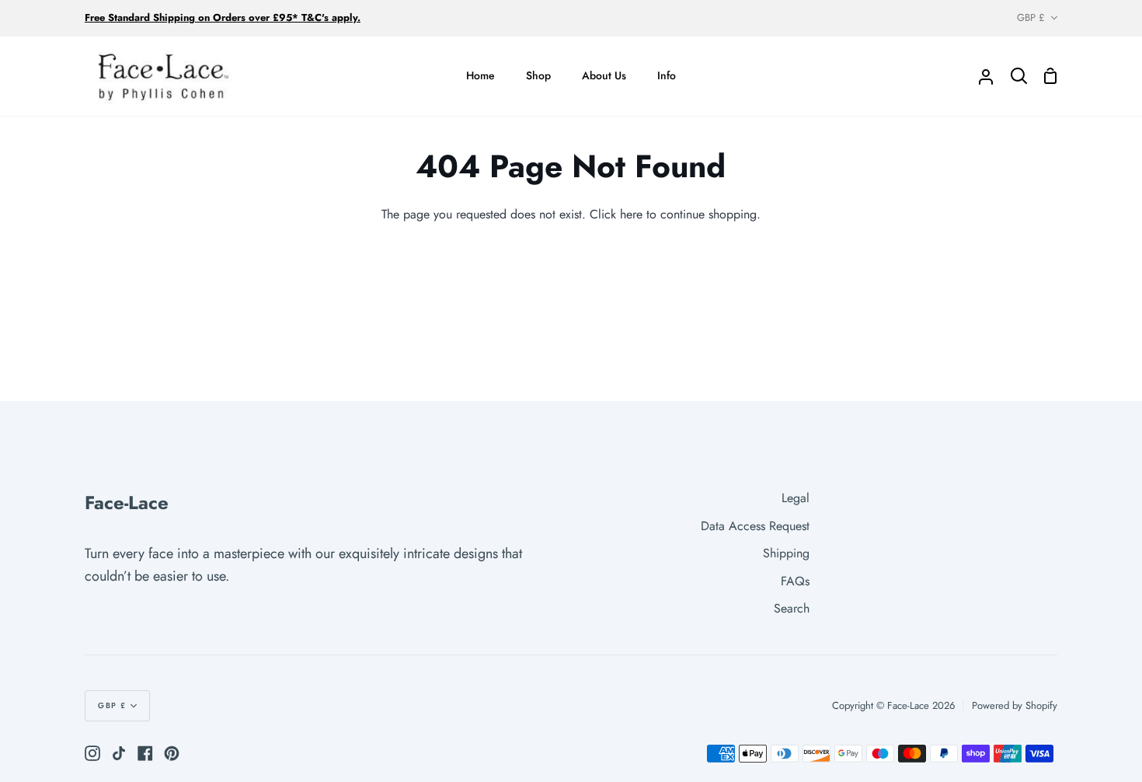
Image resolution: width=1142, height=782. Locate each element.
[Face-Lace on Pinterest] (171, 753)
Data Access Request (755, 526)
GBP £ (1031, 17)
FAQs (795, 581)
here (631, 214)
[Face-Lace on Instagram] (92, 753)
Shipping (786, 553)
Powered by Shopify (1014, 705)
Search (791, 608)
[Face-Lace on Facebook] (145, 753)
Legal (795, 498)
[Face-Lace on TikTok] (119, 753)
